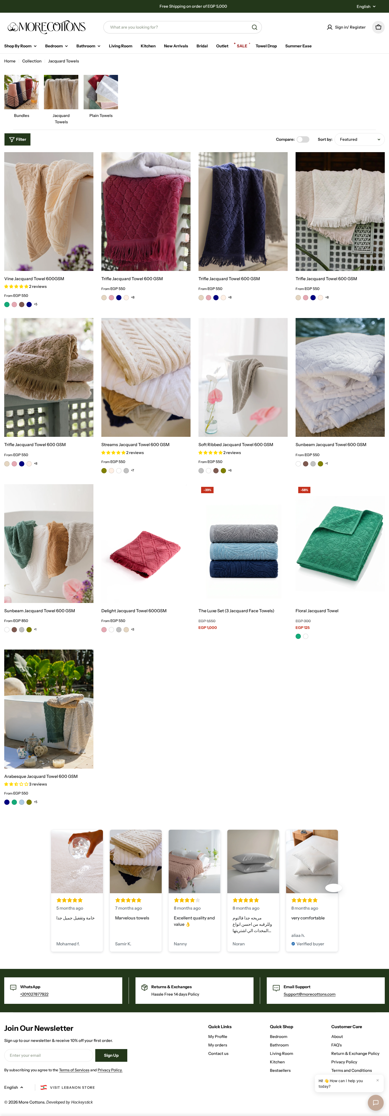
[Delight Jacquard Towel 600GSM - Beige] (126, 629)
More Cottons (31, 1102)
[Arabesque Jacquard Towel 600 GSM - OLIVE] (29, 802)
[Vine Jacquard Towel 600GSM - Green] (7, 304)
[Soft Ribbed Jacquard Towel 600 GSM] (243, 377)
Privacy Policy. (110, 1070)
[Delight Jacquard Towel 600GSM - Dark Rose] (104, 629)
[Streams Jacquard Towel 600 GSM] (146, 377)
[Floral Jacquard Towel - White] (305, 636)
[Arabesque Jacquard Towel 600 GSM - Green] (14, 802)
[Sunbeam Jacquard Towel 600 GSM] (340, 377)
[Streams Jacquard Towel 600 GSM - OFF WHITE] (111, 470)
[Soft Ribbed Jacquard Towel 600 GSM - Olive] (223, 470)
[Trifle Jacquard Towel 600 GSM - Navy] (118, 297)
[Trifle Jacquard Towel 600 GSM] (146, 211)
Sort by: (325, 139)
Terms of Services (74, 1070)
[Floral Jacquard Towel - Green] (298, 636)
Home (10, 60)
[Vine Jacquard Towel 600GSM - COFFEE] (21, 304)
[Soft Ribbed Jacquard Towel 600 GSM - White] (208, 470)
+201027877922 (34, 994)
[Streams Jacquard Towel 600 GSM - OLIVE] (104, 470)
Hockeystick (82, 1102)
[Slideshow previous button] (55, 888)
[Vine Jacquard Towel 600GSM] (48, 211)
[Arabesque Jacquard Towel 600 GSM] (48, 709)
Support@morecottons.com (310, 994)
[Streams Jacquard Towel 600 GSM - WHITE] (118, 470)
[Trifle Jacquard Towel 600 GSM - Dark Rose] (111, 297)
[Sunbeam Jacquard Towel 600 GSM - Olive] (320, 463)
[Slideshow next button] (333, 888)
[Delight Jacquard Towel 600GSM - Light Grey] (118, 629)
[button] (16, 286)
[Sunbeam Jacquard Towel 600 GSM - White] (298, 463)
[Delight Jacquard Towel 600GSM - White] (111, 629)
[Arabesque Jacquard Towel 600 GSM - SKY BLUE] (21, 802)
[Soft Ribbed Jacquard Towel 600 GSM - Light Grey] (201, 470)
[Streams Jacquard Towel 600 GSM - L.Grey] (126, 470)
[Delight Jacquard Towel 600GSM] (146, 543)
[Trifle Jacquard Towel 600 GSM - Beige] (104, 297)
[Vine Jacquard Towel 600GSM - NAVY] (29, 304)
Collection (32, 60)
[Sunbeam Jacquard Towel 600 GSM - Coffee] (305, 463)
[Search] (254, 27)
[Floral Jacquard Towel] (340, 543)
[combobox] (182, 27)
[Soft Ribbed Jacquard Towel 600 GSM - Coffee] (216, 470)
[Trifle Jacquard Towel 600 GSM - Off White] (126, 297)
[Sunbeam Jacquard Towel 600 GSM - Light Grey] (313, 463)
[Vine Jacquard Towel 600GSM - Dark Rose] (14, 304)
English (363, 6)
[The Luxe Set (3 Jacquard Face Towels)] (243, 543)
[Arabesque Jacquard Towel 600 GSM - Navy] (7, 802)
